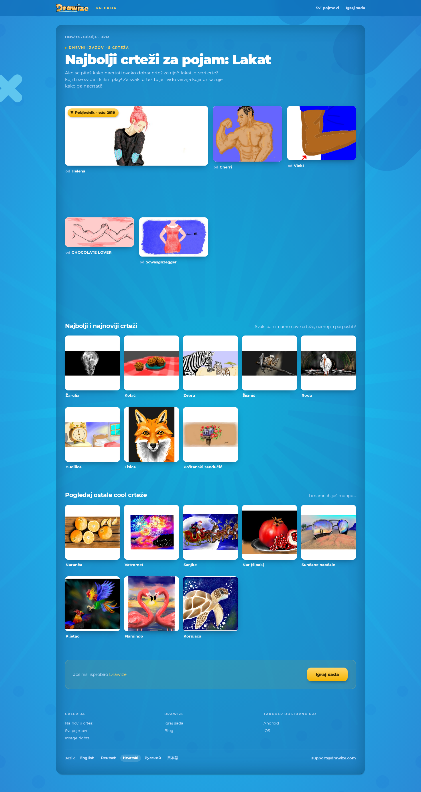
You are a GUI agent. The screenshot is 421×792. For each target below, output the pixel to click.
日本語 (172, 758)
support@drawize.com (333, 758)
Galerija (90, 37)
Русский (153, 758)
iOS (266, 730)
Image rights (77, 738)
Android (271, 723)
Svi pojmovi (327, 7)
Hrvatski (130, 758)
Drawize (72, 37)
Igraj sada (355, 7)
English (87, 758)
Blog (168, 730)
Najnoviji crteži (79, 723)
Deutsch (109, 758)
